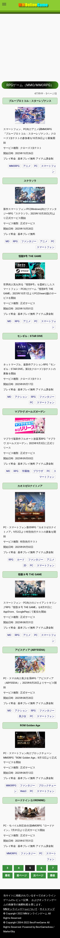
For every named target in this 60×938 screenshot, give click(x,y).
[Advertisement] (30, 45)
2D (25, 565)
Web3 (23, 791)
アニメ (27, 165)
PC (36, 165)
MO (9, 321)
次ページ (38, 875)
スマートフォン (45, 402)
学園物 (26, 471)
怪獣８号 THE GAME (30, 574)
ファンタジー (46, 396)
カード (20, 559)
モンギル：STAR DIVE (30, 336)
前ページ (22, 875)
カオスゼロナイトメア (30, 485)
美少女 (22, 716)
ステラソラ (30, 180)
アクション (21, 396)
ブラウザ (38, 471)
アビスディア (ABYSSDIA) (30, 649)
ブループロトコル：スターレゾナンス (30, 100)
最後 (52, 875)
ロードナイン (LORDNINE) (30, 800)
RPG (17, 321)
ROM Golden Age (30, 725)
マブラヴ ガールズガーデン (30, 411)
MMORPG (14, 165)
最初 (7, 875)
